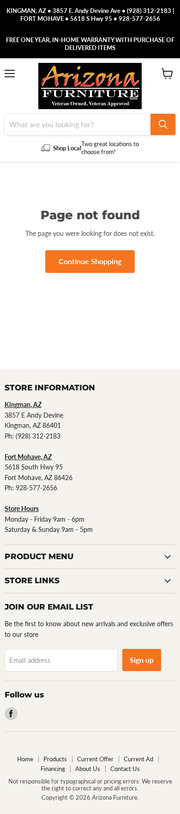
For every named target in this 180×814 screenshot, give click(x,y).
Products (55, 759)
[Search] (162, 124)
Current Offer (95, 759)
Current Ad (138, 759)
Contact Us (125, 768)
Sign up (142, 659)
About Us (87, 768)
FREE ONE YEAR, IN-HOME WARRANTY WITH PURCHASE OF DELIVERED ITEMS (90, 43)
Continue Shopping (90, 261)
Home (25, 759)
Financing (53, 768)
